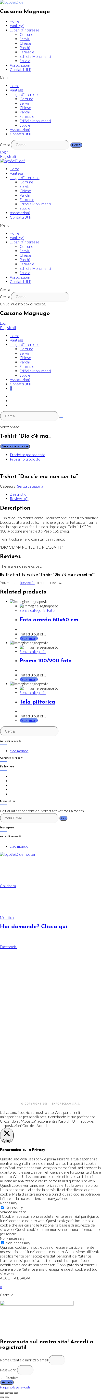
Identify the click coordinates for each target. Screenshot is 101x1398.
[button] (50, 77)
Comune (26, 34)
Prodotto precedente (27, 455)
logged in (27, 582)
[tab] (55, 494)
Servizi (25, 39)
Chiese (25, 43)
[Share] (7, 1393)
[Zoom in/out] (16, 1393)
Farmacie (27, 52)
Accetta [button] (43, 1125)
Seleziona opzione (15, 446)
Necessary (14, 1207)
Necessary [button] (8, 1203)
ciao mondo (19, 751)
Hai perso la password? (15, 1387)
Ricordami (12, 1378)
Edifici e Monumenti (35, 56)
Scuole (25, 61)
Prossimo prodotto (25, 459)
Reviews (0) (19, 498)
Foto (51, 610)
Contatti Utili (20, 69)
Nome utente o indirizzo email (24, 1360)
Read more (29, 638)
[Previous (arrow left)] (2, 1397)
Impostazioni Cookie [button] (17, 1125)
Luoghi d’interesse (24, 30)
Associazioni (20, 65)
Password (8, 1370)
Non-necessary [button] (12, 1238)
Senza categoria (30, 486)
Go (63, 818)
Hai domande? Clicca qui (33, 927)
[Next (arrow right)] (7, 1397)
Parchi (25, 47)
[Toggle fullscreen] (11, 1393)
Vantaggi (17, 25)
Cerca (5, 144)
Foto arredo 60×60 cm (49, 620)
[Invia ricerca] (61, 417)
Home (14, 21)
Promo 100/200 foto (46, 661)
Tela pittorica (37, 702)
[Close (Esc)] (2, 1393)
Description (19, 494)
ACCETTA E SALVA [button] (15, 1278)
